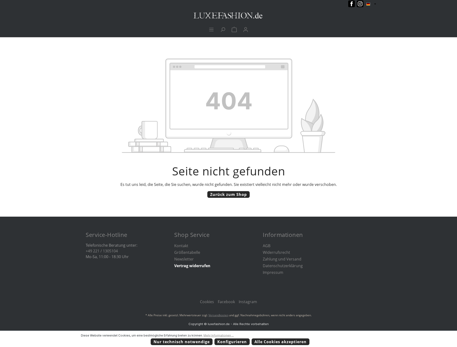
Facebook (226, 301)
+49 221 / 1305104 (102, 251)
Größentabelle (187, 252)
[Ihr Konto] (245, 29)
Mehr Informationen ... (219, 335)
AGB (266, 245)
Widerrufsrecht (276, 252)
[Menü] (211, 29)
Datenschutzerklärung (283, 265)
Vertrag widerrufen (192, 265)
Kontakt (181, 245)
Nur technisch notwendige (182, 341)
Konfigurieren (232, 341)
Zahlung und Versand (282, 259)
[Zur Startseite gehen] (228, 16)
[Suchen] (222, 29)
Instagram (248, 301)
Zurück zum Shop (228, 194)
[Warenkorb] (234, 29)
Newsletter (184, 259)
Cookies (207, 301)
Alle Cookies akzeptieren (280, 341)
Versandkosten (218, 315)
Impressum (273, 272)
